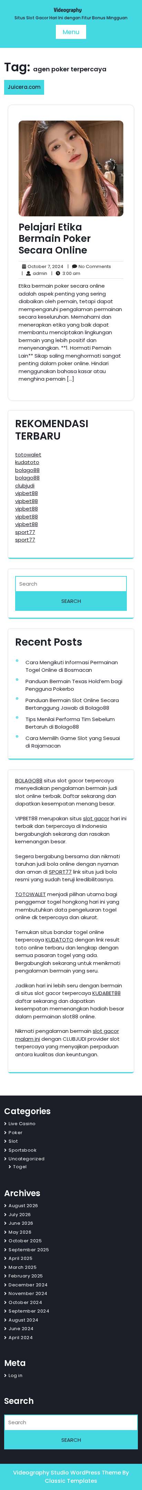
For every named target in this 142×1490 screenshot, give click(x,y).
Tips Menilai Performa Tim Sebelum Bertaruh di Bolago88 (70, 723)
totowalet (28, 454)
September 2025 (29, 1249)
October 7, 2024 (44, 266)
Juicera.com (24, 87)
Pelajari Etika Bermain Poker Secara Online (55, 238)
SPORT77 (60, 871)
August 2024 (24, 1320)
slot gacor (96, 818)
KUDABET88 (106, 993)
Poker (16, 1132)
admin (34, 273)
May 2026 (20, 1232)
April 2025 (20, 1258)
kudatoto (27, 462)
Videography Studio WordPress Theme (67, 1473)
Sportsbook (23, 1150)
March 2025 (23, 1267)
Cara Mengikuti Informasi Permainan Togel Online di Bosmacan (72, 666)
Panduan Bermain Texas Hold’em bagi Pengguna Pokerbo (74, 685)
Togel (20, 1166)
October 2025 (25, 1240)
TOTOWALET (30, 894)
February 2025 (26, 1276)
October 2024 (25, 1302)
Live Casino (22, 1123)
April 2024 (21, 1337)
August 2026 (23, 1205)
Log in (15, 1375)
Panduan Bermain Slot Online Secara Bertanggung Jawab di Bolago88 (72, 704)
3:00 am (65, 273)
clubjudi (24, 485)
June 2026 (21, 1223)
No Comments (89, 266)
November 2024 (28, 1293)
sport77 (25, 532)
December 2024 (28, 1285)
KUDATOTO (59, 939)
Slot (13, 1141)
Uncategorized (27, 1158)
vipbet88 (26, 493)
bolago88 (27, 470)
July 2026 (20, 1214)
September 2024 (29, 1311)
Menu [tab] (71, 32)
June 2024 (21, 1328)
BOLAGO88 (28, 780)
